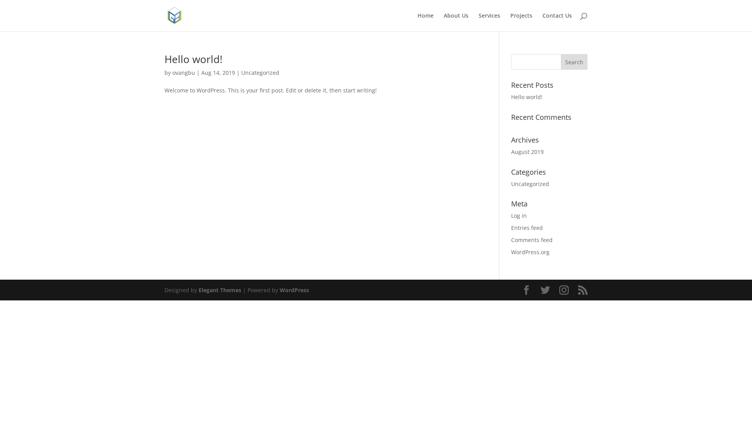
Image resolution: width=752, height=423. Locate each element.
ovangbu (183, 72)
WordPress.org (530, 252)
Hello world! (193, 59)
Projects (521, 16)
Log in (519, 215)
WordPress (294, 290)
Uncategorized (260, 72)
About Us (456, 16)
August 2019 (527, 151)
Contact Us (557, 16)
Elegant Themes (220, 290)
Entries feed (527, 227)
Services (489, 16)
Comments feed (532, 240)
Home (426, 16)
